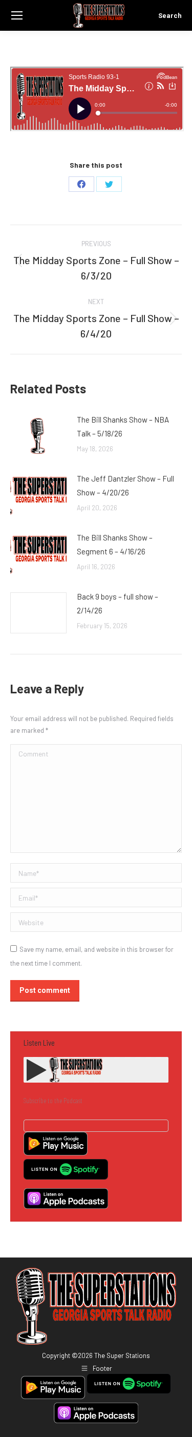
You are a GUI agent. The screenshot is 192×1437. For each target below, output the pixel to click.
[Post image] (38, 435)
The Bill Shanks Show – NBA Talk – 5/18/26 (123, 426)
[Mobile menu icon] (17, 15)
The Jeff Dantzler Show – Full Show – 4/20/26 (125, 485)
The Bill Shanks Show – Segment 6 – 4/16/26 (115, 544)
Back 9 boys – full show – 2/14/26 (117, 603)
